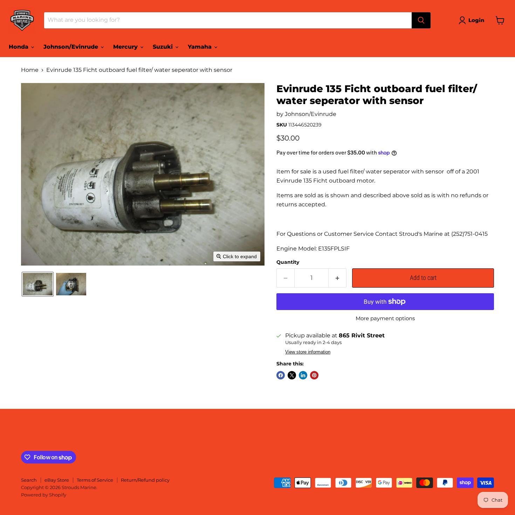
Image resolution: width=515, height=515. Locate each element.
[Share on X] (292, 375)
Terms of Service (95, 480)
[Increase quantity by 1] (337, 278)
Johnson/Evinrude (71, 46)
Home (30, 70)
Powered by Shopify (43, 494)
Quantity (287, 262)
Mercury (126, 46)
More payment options (385, 318)
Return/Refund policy (145, 480)
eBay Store (56, 480)
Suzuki (163, 46)
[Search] (421, 20)
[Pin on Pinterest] (314, 375)
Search (29, 480)
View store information (307, 352)
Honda (19, 46)
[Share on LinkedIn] (303, 375)
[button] (473, 20)
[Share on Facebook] (280, 375)
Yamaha (200, 46)
